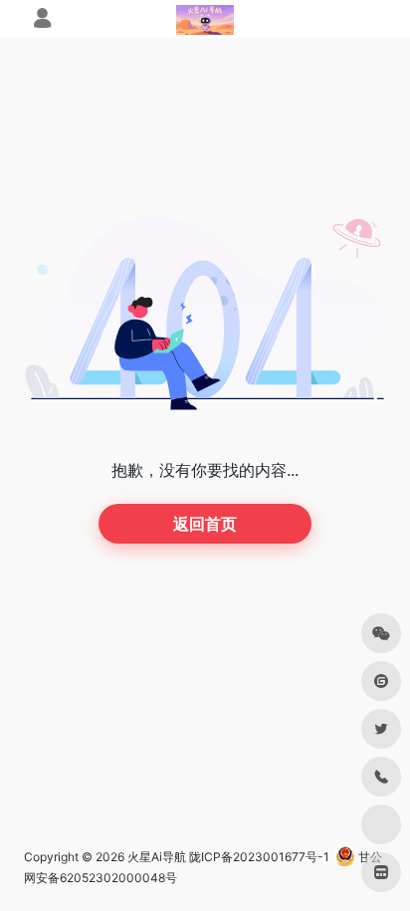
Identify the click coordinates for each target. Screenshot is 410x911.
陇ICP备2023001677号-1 (259, 856)
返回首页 (205, 524)
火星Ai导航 (156, 856)
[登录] (42, 20)
